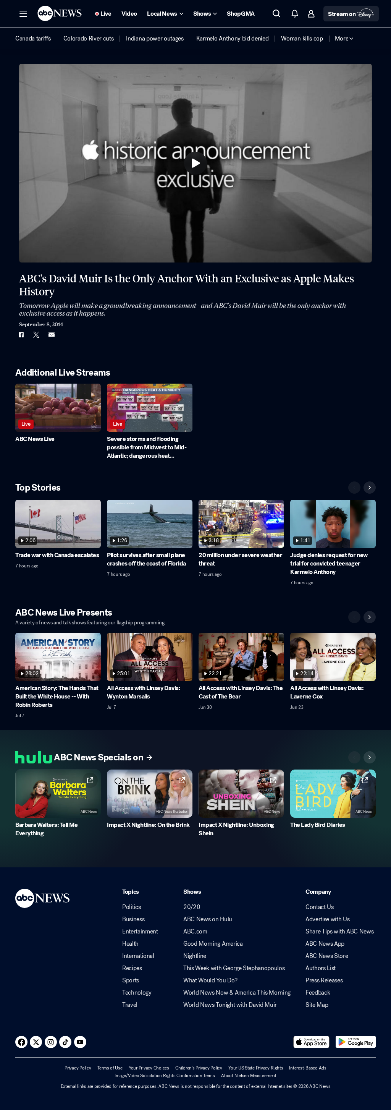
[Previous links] (354, 757)
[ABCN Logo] (59, 13)
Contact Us (319, 907)
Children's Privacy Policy (198, 1068)
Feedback (317, 993)
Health (130, 944)
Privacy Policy (78, 1068)
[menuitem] (33, 39)
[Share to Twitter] (36, 334)
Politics (131, 907)
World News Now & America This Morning (237, 993)
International (138, 956)
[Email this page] (51, 334)
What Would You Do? (210, 980)
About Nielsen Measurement (248, 1075)
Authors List (320, 968)
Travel (129, 1005)
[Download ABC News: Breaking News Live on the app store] (311, 1042)
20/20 (191, 907)
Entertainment (140, 932)
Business (133, 919)
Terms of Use (110, 1068)
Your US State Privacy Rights (255, 1068)
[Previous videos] (354, 487)
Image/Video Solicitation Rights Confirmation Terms (165, 1075)
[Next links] (370, 757)
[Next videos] (370, 487)
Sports (130, 980)
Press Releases (324, 980)
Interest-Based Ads (307, 1068)
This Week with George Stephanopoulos (233, 968)
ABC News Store (326, 956)
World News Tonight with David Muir (230, 1005)
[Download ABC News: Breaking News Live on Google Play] (356, 1042)
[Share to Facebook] (21, 334)
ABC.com (195, 932)
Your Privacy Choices (149, 1068)
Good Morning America (213, 944)
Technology (137, 993)
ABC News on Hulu (207, 919)
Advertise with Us (327, 919)
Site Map (316, 1005)
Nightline (194, 956)
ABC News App (324, 944)
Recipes (132, 968)
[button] (23, 13)
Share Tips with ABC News (339, 932)
